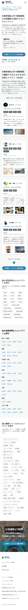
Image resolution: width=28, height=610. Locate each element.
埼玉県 (19, 352)
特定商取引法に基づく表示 (8, 587)
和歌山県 (9, 384)
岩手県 (9, 341)
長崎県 (14, 409)
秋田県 (19, 341)
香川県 (4, 401)
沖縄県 (21, 412)
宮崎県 (9, 412)
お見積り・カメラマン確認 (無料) (14, 543)
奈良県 (4, 384)
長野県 (9, 366)
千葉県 (4, 355)
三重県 (19, 373)
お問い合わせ (5, 570)
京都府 (14, 6)
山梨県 (4, 366)
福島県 (9, 345)
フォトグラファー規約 (7, 580)
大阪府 (14, 380)
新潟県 (4, 363)
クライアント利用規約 (7, 577)
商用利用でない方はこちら (9, 598)
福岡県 (4, 409)
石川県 (14, 363)
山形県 (4, 345)
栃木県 (9, 352)
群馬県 (14, 352)
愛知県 (14, 373)
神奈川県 (14, 355)
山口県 (4, 394)
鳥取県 (4, 391)
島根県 (9, 391)
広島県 (19, 391)
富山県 (9, 363)
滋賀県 (4, 380)
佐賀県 (9, 409)
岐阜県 (4, 373)
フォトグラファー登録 (8, 562)
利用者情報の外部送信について (9, 594)
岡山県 (14, 391)
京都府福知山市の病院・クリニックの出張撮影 (11, 8)
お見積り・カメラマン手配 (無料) (13, 54)
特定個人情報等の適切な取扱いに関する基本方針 (14, 591)
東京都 (9, 355)
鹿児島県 (14, 412)
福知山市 (19, 6)
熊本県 (19, 409)
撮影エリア (9, 6)
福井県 (19, 363)
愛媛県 (9, 401)
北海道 (4, 341)
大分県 (4, 412)
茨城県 (4, 352)
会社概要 (4, 566)
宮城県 (14, 341)
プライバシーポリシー (7, 584)
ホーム (3, 6)
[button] (5, 292)
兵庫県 (19, 380)
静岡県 (9, 373)
